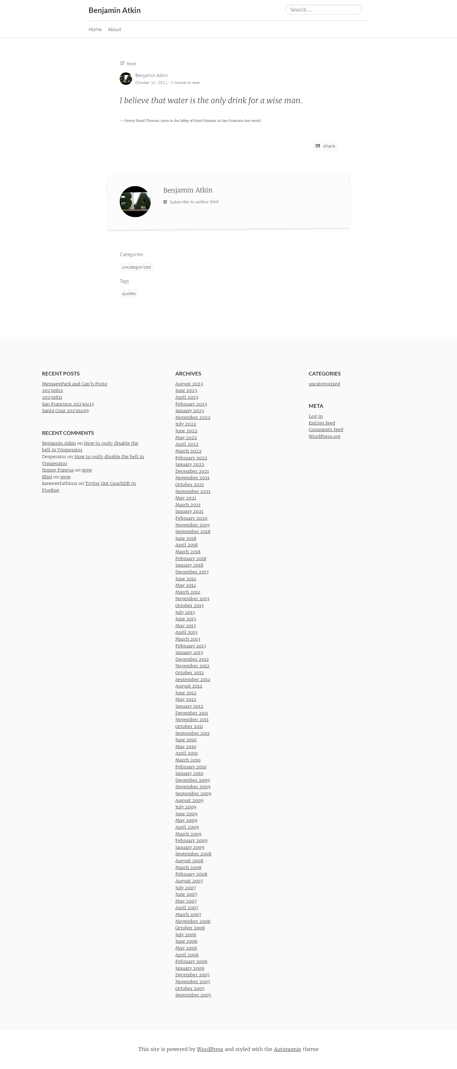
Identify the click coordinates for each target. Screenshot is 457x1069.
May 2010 (185, 746)
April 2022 (187, 444)
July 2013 (185, 612)
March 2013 (187, 639)
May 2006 (186, 948)
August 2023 (189, 384)
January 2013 (189, 652)
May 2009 (186, 820)
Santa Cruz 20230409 (65, 410)
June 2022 (186, 431)
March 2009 (188, 834)
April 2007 (186, 907)
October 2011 (189, 726)
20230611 (52, 397)
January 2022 (189, 464)
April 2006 (187, 955)
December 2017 (192, 572)
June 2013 (185, 619)
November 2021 (192, 478)
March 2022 (188, 451)
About (114, 29)
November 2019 (192, 525)
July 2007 (185, 888)
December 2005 (192, 975)
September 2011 (192, 733)
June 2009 (186, 814)
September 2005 (193, 995)
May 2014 (185, 585)
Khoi (47, 477)
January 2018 (189, 565)
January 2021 (189, 511)
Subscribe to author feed (194, 202)
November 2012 (192, 666)
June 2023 (186, 390)
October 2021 (189, 484)
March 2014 (188, 592)
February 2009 (191, 840)
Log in (316, 416)
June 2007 (186, 894)
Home (95, 29)
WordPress (210, 1049)
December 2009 (192, 780)
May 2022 (186, 437)
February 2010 (190, 767)
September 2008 (193, 854)
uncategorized (136, 267)
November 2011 (192, 719)
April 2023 (186, 397)
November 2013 (192, 598)
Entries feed (322, 423)
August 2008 (189, 861)
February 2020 (191, 518)
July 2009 (185, 807)
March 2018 (188, 552)
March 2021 (188, 505)
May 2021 (185, 498)
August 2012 (188, 686)
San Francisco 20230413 (68, 404)
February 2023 (191, 404)
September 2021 (192, 491)
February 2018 (190, 558)
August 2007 (189, 881)
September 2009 (193, 793)
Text (131, 63)
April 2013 (186, 632)
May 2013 (185, 626)
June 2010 (185, 740)
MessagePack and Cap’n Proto (74, 384)
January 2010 (189, 773)
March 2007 (188, 914)
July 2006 (185, 935)
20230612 (52, 390)
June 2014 (185, 579)
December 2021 (192, 471)
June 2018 (185, 538)
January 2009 (189, 847)
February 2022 (191, 458)
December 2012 (192, 659)
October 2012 (189, 672)
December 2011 (191, 713)
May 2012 (185, 700)
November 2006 (192, 921)
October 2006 (190, 928)
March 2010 (188, 760)
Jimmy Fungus (58, 470)
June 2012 (185, 693)
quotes (129, 293)
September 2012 (192, 679)
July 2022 (185, 424)
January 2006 (189, 968)
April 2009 (187, 827)
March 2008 (188, 867)
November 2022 (192, 417)
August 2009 (189, 800)
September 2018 (192, 531)
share (328, 146)
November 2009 (192, 787)
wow (87, 470)
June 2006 (186, 941)
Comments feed (326, 430)
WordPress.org (325, 436)
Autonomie (287, 1049)
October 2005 (190, 988)
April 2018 (186, 545)
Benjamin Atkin (115, 10)
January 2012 (189, 706)
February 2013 (190, 646)
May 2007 (186, 901)
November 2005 (192, 981)
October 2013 (189, 605)
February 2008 (191, 874)
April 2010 (186, 753)
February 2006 (191, 961)
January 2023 (189, 410)
